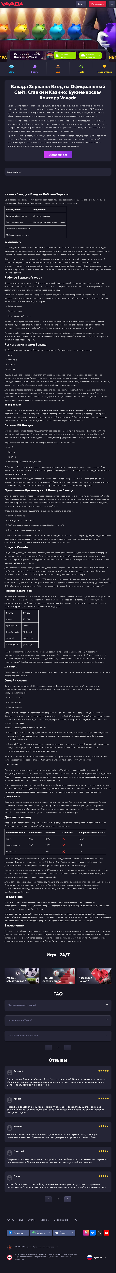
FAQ (74, 1219)
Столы (31, 1219)
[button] (113, 35)
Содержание (61, 1219)
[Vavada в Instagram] (86, 1233)
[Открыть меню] (112, 4)
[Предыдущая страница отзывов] (48, 1199)
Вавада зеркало (58, 154)
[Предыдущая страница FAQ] (48, 1047)
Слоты (11, 1219)
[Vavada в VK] (93, 1233)
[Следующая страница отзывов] (67, 1199)
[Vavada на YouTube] (106, 1233)
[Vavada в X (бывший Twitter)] (99, 1233)
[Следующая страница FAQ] (67, 1047)
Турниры (44, 1219)
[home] (12, 4)
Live (21, 1219)
